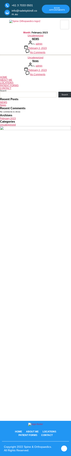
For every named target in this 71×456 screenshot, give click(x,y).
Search (3, 91)
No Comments (37, 52)
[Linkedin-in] (64, 448)
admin (39, 43)
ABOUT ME (6, 80)
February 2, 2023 (37, 48)
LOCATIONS (6, 82)
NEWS (35, 39)
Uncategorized (35, 35)
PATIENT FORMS (9, 85)
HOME (3, 77)
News (35, 61)
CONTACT (5, 88)
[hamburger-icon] (64, 24)
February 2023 (8, 118)
